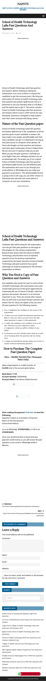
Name (4, 555)
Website (5, 568)
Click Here (29, 412)
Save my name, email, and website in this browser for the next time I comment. (22, 577)
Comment (6, 538)
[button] (43, 15)
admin (19, 33)
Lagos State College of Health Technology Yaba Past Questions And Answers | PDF (20, 626)
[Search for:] (23, 598)
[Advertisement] (23, 63)
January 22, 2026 (9, 33)
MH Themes (34, 679)
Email (4, 561)
